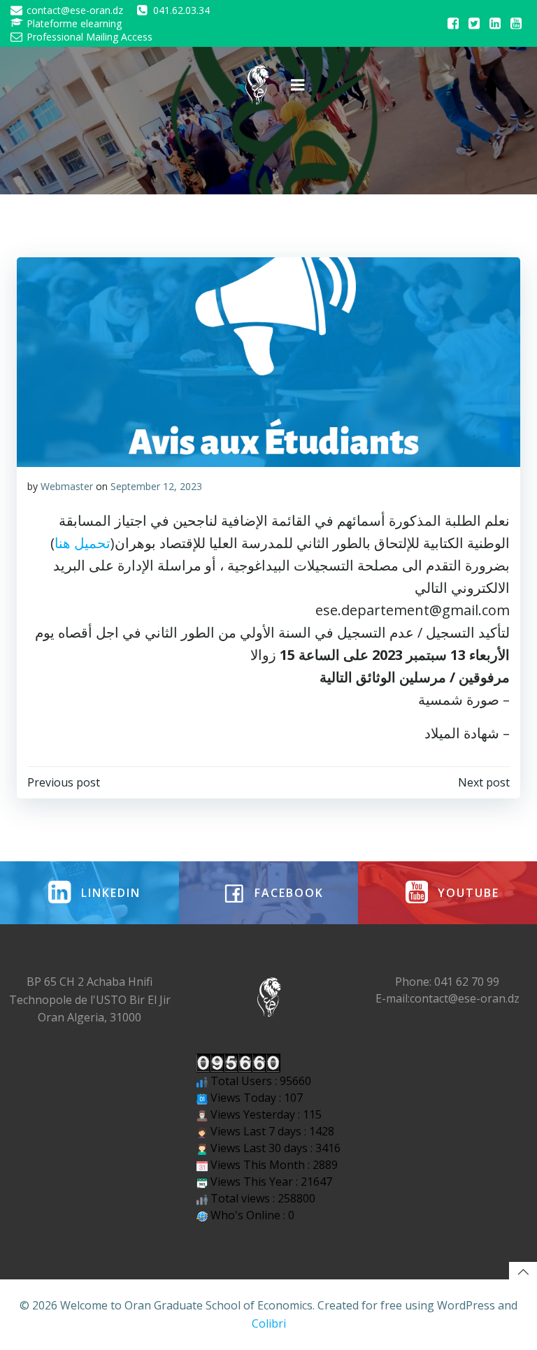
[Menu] (298, 85)
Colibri (269, 1323)
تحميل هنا (82, 542)
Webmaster (67, 486)
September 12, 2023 (156, 486)
